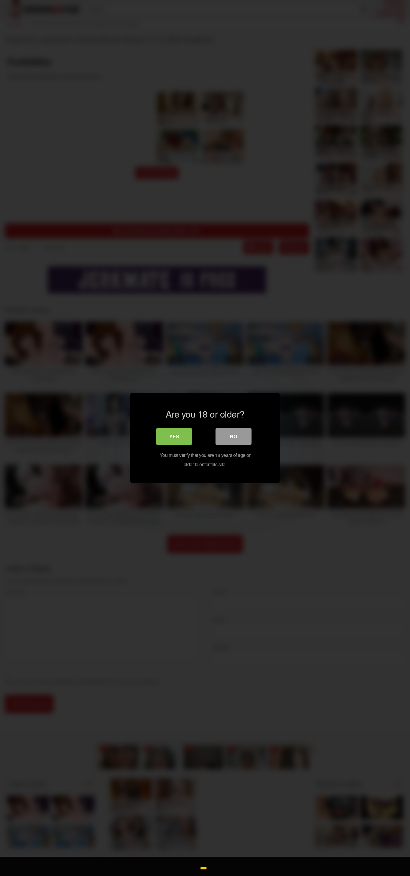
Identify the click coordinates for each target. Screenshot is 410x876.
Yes (174, 436)
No (233, 436)
